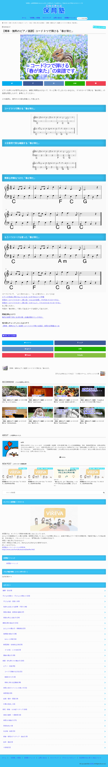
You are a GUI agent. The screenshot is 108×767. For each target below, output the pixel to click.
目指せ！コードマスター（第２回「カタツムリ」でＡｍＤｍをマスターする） (31, 303)
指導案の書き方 (10, 634)
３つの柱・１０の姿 (13, 650)
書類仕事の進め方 (10, 623)
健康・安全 (7, 590)
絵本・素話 (8, 742)
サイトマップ (47, 18)
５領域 (7, 747)
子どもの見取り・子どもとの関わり (16, 596)
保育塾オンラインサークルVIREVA (13, 547)
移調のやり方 (10, 677)
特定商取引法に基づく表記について (90, 758)
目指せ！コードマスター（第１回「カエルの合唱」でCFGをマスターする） (30, 300)
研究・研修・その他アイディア (15, 709)
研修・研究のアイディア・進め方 (15, 736)
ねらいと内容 (10, 639)
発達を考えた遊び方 (11, 617)
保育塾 (92, 764)
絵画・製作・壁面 (10, 699)
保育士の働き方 (10, 720)
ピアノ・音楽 (9, 666)
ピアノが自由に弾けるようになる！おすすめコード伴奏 (23, 297)
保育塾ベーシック (70, 18)
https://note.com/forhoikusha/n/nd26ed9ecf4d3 (18, 549)
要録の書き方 (9, 655)
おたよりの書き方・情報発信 (14, 628)
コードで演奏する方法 (13, 671)
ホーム (24, 18)
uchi (22, 442)
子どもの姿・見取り (11, 601)
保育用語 (7, 693)
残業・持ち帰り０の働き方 (13, 661)
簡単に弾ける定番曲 (10, 335)
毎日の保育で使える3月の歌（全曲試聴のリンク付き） (23, 317)
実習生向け (8, 726)
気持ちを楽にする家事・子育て (15, 607)
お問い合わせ (58, 18)
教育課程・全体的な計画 (12, 644)
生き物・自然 (9, 731)
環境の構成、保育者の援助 (13, 612)
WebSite (63, 457)
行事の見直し (9, 704)
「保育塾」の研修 (34, 18)
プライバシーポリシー (69, 758)
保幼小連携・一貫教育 (12, 715)
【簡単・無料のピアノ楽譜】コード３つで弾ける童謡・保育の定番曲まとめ (30, 326)
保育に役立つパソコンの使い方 (15, 688)
